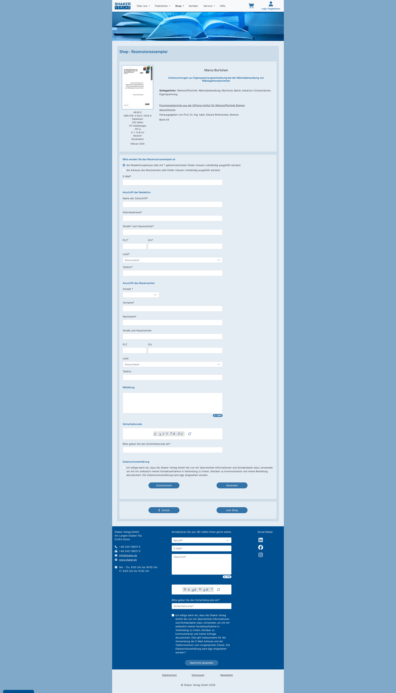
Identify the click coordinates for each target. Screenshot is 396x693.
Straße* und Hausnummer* (138, 226)
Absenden (232, 485)
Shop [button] (180, 5)
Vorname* (128, 302)
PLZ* (125, 240)
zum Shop (232, 510)
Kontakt (194, 5)
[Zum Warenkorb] (251, 5)
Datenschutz (169, 675)
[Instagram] (261, 554)
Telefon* (128, 267)
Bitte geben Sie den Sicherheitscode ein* (146, 443)
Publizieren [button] (161, 5)
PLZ (125, 344)
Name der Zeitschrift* (135, 198)
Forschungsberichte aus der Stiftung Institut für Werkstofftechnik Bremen (202, 105)
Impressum (198, 675)
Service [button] (208, 5)
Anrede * (128, 288)
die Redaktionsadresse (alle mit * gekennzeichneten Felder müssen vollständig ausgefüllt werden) (183, 165)
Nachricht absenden (201, 662)
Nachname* (129, 316)
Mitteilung (129, 387)
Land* (126, 254)
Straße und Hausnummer (137, 330)
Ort (150, 344)
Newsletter (226, 675)
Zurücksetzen (164, 485)
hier (182, 475)
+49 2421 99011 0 (129, 546)
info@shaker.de (128, 555)
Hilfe (223, 5)
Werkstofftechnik (167, 110)
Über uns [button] (142, 5)
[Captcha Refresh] (189, 434)
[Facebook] (261, 547)
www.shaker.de (128, 559)
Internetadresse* (132, 212)
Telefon (127, 371)
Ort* (150, 240)
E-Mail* (127, 176)
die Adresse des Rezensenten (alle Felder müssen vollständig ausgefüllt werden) (173, 170)
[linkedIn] (261, 539)
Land (125, 358)
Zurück (166, 510)
